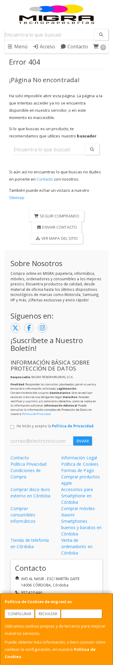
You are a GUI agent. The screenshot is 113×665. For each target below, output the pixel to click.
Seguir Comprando (59, 216)
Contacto (77, 46)
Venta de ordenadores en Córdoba (77, 546)
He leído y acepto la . (55, 425)
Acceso (47, 46)
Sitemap (16, 197)
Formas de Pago (77, 470)
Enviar (83, 441)
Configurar (19, 613)
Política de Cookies (80, 464)
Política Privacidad (28, 464)
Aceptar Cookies (81, 613)
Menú (20, 46)
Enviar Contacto (59, 227)
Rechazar (48, 613)
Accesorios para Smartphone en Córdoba (77, 496)
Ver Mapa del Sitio (59, 238)
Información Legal (79, 458)
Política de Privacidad (36, 414)
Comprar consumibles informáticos (23, 515)
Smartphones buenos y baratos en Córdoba (81, 527)
